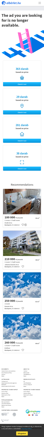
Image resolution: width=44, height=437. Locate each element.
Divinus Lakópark (28, 384)
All (24, 381)
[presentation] (5, 201)
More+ (3, 376)
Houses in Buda (27, 393)
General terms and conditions (8, 371)
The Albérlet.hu (27, 374)
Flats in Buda (27, 391)
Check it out (22, 84)
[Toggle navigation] (39, 3)
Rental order (26, 372)
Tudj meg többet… (27, 429)
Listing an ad (5, 381)
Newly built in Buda (28, 395)
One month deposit (6, 403)
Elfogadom (22, 433)
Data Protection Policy (7, 372)
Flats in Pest (4, 391)
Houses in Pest (5, 393)
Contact (25, 371)
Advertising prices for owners (8, 386)
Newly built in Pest (6, 395)
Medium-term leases (6, 405)
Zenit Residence (27, 383)
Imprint (3, 374)
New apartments (6, 402)
